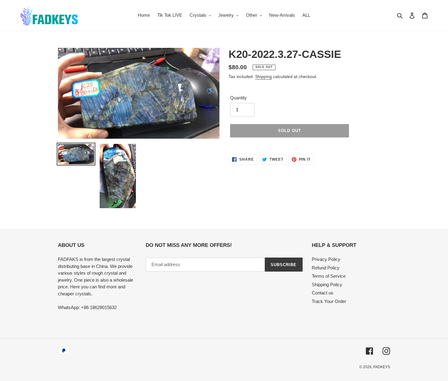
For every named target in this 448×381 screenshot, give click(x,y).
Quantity (238, 97)
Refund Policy (326, 267)
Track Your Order (329, 301)
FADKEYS (381, 367)
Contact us (322, 292)
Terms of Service (329, 276)
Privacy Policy (326, 259)
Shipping (263, 76)
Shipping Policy (327, 284)
